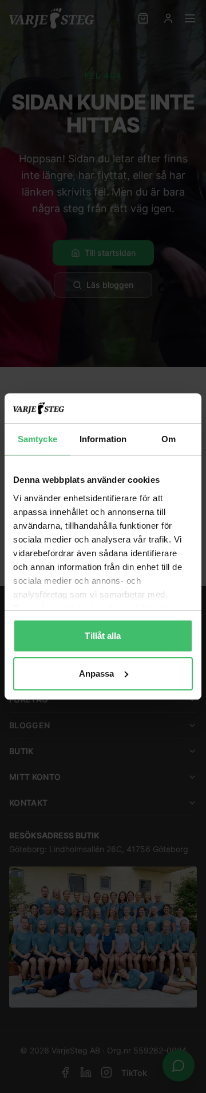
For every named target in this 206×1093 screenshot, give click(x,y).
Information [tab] (103, 439)
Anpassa (96, 673)
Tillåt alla (103, 636)
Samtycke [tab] (37, 439)
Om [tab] (168, 439)
